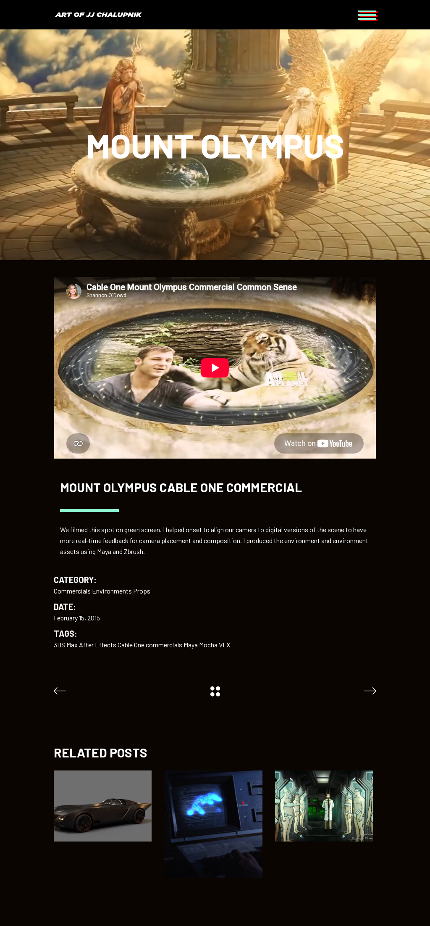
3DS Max (66, 645)
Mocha (208, 645)
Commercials (72, 591)
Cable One (131, 645)
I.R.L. (213, 806)
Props (141, 591)
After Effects (97, 645)
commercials (164, 645)
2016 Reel (324, 788)
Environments (112, 591)
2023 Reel (103, 788)
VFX (224, 645)
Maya (191, 645)
